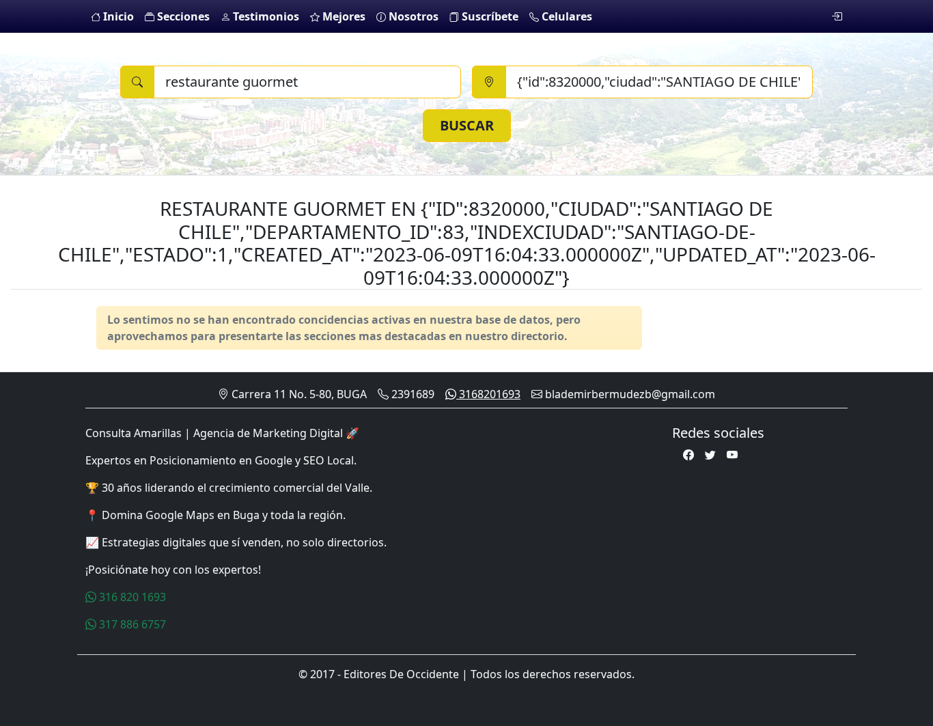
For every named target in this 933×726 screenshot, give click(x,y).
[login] (837, 16)
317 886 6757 (131, 624)
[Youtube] (732, 454)
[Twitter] (710, 454)
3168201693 (488, 394)
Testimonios (264, 16)
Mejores (342, 16)
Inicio (117, 16)
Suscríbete (488, 16)
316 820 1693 (131, 596)
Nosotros (412, 16)
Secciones (182, 16)
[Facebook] (688, 454)
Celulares (565, 16)
